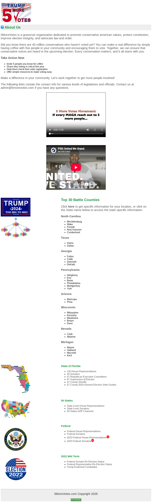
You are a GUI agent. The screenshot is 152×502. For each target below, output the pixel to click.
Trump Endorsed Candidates (82, 467)
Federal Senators (76, 434)
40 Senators (73, 374)
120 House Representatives (81, 371)
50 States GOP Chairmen (80, 411)
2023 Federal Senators (79, 441)
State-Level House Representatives (85, 406)
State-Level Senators (78, 408)
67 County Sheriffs (76, 382)
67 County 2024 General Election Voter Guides (91, 384)
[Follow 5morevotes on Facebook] (2, 27)
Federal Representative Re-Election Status (89, 464)
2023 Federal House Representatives (86, 437)
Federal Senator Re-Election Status (85, 461)
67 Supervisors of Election (81, 379)
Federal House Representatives (83, 431)
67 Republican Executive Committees (87, 376)
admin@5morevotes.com (17, 87)
